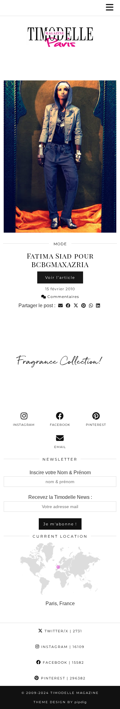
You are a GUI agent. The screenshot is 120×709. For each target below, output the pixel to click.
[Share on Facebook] (68, 305)
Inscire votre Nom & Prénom (60, 472)
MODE (60, 244)
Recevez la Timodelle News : (60, 497)
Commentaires (62, 296)
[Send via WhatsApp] (90, 305)
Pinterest (62, 678)
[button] (111, 8)
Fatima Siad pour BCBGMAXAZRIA (60, 260)
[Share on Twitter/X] (76, 305)
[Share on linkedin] (98, 305)
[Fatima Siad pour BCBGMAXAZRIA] (60, 156)
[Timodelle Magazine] (60, 38)
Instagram (62, 647)
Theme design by (60, 702)
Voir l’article (60, 277)
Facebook (62, 662)
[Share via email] (60, 305)
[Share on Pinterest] (83, 305)
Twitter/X (62, 631)
